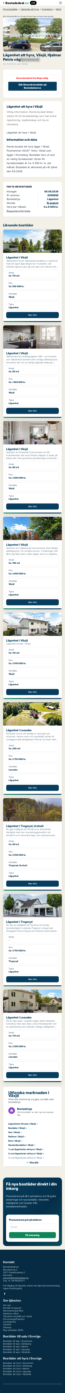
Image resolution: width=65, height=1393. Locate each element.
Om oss (7, 1305)
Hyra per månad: (16, 206)
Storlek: (11, 203)
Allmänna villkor (11, 1313)
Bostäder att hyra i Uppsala (17, 1371)
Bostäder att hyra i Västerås (17, 1374)
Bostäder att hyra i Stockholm (18, 1363)
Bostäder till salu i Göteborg (17, 1343)
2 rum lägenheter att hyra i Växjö (25, 1153)
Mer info (32, 315)
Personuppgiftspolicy (14, 1319)
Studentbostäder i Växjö (21, 1145)
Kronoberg (47, 9)
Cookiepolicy (9, 1321)
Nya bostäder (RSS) (13, 1330)
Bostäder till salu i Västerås (16, 1352)
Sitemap (7, 1327)
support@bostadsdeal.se (15, 1278)
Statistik (7, 1324)
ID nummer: (13, 195)
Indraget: (12, 191)
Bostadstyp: (14, 199)
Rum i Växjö (14, 1140)
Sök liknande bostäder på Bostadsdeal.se (32, 86)
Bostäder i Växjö (16, 1128)
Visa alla (33, 1162)
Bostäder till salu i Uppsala (16, 1349)
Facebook (4, 1294)
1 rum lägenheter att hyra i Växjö (25, 1149)
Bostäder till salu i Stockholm (17, 1341)
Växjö (58, 9)
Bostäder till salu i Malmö (15, 1346)
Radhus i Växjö (16, 1136)
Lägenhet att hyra (30, 9)
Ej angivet (52, 203)
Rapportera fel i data (18, 211)
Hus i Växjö (14, 1132)
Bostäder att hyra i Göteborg (17, 1365)
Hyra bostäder (10, 9)
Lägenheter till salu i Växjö (22, 1123)
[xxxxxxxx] (30, 59)
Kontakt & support (12, 1308)
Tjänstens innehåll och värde (17, 1316)
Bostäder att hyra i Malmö (16, 1368)
